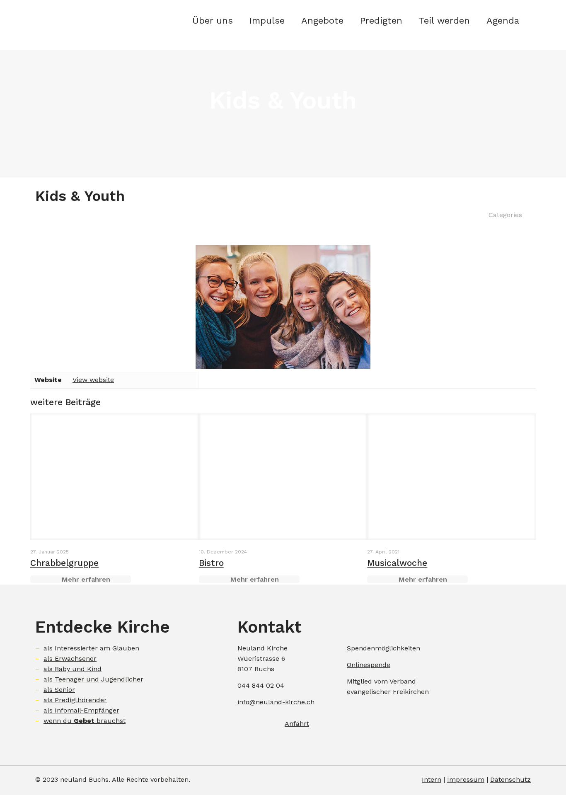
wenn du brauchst (85, 721)
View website (93, 380)
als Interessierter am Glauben (91, 648)
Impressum (465, 779)
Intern (431, 779)
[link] (381, 45)
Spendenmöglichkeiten (383, 648)
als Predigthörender (75, 700)
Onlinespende (368, 665)
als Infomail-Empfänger (81, 710)
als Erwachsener (70, 658)
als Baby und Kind (73, 669)
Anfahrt (297, 723)
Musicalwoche (397, 563)
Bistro (211, 563)
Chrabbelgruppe (64, 563)
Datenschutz (510, 779)
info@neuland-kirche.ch (275, 702)
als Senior (59, 690)
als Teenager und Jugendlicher (93, 679)
